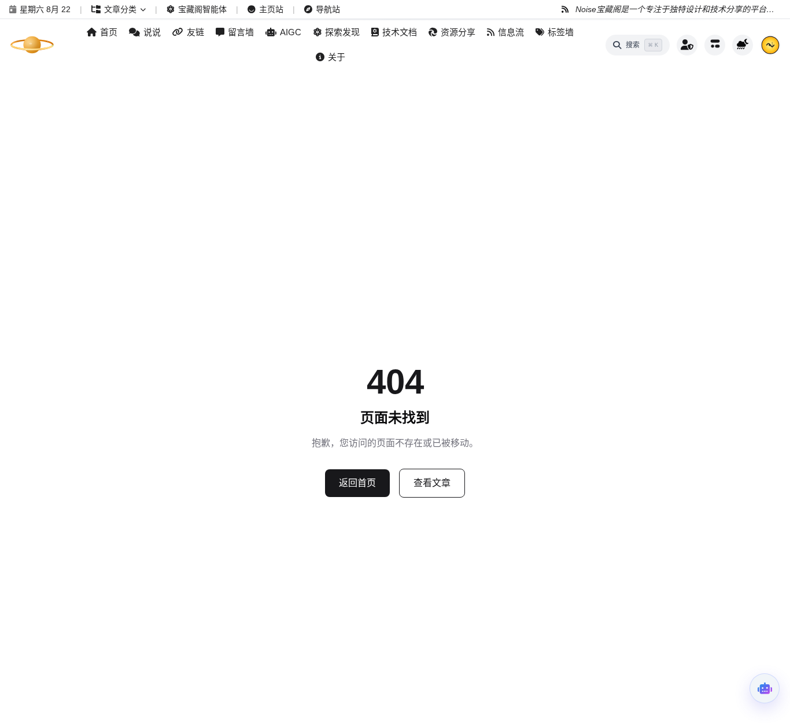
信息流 (511, 32)
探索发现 (342, 32)
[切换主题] (742, 45)
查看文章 (432, 483)
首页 (108, 32)
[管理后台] (687, 45)
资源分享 (458, 32)
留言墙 (241, 32)
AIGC (290, 32)
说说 (152, 32)
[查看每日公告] (770, 45)
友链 (195, 32)
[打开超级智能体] (765, 688)
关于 (336, 57)
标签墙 (561, 32)
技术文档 (399, 32)
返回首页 (357, 483)
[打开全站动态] (714, 45)
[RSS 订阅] (565, 9)
